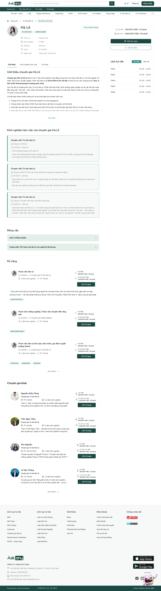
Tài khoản (50, 9)
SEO (9, 517)
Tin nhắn (38, 9)
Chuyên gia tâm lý (14, 533)
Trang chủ (14, 21)
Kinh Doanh (82, 13)
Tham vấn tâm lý (26, 271)
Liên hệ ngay (86, 284)
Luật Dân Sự (42, 521)
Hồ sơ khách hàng (91, 27)
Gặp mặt (146, 62)
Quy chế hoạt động (104, 537)
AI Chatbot (96, 13)
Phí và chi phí (102, 533)
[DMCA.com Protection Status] (132, 524)
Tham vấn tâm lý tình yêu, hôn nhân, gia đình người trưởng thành (42, 345)
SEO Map (10, 521)
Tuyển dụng (71, 521)
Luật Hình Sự (42, 533)
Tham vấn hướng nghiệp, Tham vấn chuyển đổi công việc (42, 313)
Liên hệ (70, 533)
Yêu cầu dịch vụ (25, 9)
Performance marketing (16, 537)
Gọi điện (137, 62)
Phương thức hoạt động (76, 529)
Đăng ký (135, 3)
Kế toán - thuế (16, 13)
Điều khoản (101, 521)
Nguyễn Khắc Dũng (30, 393)
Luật (29, 13)
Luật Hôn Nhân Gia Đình (46, 525)
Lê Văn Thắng (27, 470)
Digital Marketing (43, 13)
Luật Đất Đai (42, 541)
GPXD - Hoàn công (14, 541)
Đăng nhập (147, 3)
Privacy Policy (11, 588)
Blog (69, 517)
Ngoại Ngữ (110, 13)
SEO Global (11, 525)
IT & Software (141, 13)
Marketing (59, 13)
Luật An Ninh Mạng (45, 517)
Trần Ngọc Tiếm (28, 419)
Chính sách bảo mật (104, 517)
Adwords (10, 529)
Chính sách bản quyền (105, 525)
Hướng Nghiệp (40, 32)
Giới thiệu (71, 525)
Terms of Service (23, 588)
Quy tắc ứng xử (103, 529)
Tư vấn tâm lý (125, 13)
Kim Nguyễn (26, 444)
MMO (70, 13)
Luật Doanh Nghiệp (45, 529)
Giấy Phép (41, 537)
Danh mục (11, 9)
